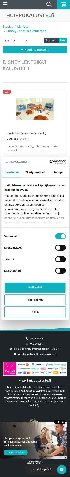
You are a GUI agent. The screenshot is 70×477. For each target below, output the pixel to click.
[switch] (60, 248)
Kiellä (35, 311)
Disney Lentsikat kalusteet (26, 31)
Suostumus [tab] (12, 172)
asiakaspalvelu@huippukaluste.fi (37, 354)
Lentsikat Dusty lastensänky (26, 133)
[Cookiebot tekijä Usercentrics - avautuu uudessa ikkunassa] (50, 162)
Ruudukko (51, 40)
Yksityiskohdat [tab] (35, 172)
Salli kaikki (35, 287)
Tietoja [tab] (58, 172)
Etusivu (8, 26)
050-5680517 (37, 338)
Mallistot (23, 26)
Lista (63, 40)
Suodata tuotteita (37, 50)
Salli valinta (35, 299)
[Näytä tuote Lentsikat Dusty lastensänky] (35, 109)
